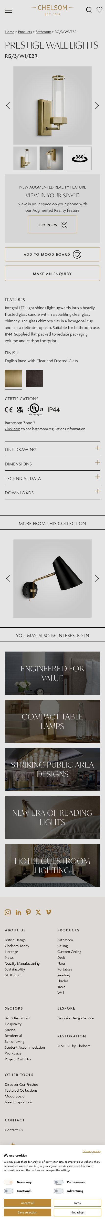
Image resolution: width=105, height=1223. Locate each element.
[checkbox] (8, 1182)
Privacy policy (92, 1151)
